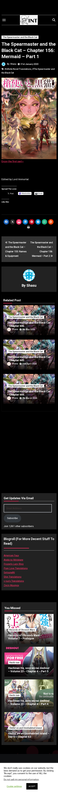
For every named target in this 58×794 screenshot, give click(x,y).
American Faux (11, 555)
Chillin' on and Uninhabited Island (25, 728)
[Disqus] (29, 451)
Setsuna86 (9, 572)
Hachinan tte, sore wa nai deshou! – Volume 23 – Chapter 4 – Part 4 (29, 702)
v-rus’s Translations (14, 581)
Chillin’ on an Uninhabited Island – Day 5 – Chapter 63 (28, 735)
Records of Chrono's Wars (22, 630)
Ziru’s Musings (11, 585)
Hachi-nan (14, 662)
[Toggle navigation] (4, 20)
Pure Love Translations (16, 568)
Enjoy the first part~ (12, 161)
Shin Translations (12, 576)
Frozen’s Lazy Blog (13, 564)
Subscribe (12, 518)
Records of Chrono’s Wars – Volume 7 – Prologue (25, 637)
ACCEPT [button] (32, 786)
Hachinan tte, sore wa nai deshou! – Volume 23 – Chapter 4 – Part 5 (29, 669)
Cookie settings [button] (14, 786)
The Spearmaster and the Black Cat (20, 37)
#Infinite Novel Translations (17, 69)
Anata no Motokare (13, 559)
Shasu (13, 64)
